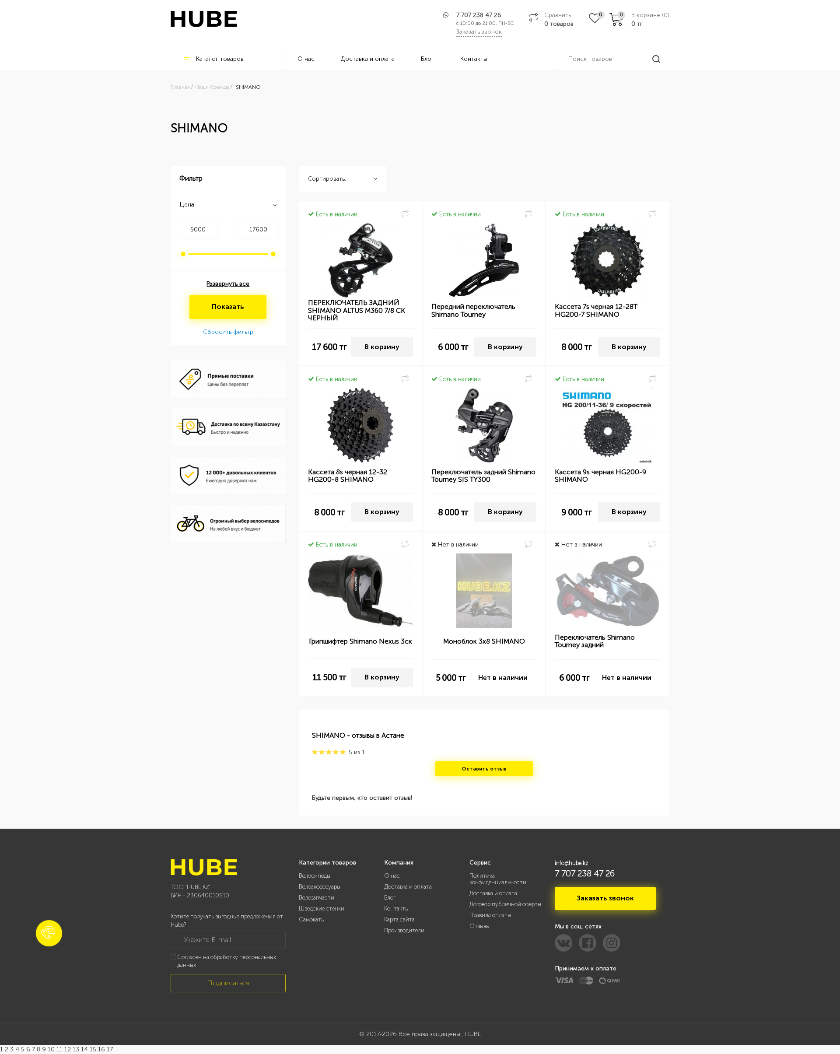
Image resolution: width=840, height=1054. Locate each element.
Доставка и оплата (368, 59)
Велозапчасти (316, 897)
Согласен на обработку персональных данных (226, 961)
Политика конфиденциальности (497, 879)
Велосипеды (314, 875)
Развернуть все (227, 283)
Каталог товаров (220, 59)
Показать (228, 306)
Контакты (473, 59)
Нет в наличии (503, 677)
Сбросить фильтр (228, 332)
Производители (404, 930)
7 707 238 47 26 (478, 15)
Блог (427, 59)
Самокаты (312, 919)
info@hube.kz (571, 863)
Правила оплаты (490, 915)
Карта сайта (399, 919)
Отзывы (479, 926)
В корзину (381, 347)
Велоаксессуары (319, 886)
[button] (49, 933)
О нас (306, 59)
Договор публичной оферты (505, 904)
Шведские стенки (321, 908)
